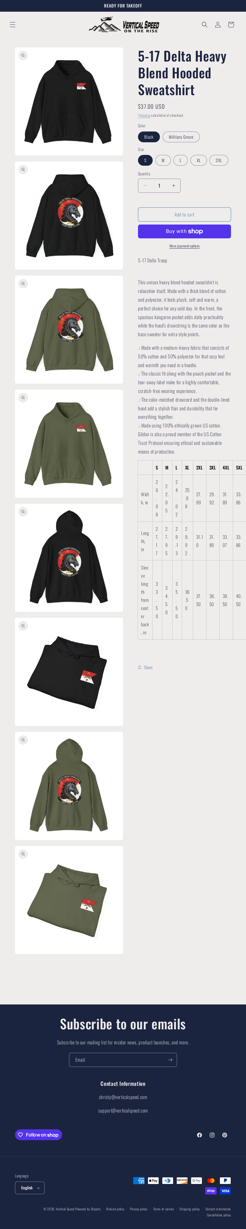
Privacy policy (139, 1208)
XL (199, 160)
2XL (219, 160)
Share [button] (148, 667)
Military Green (181, 137)
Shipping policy (189, 1208)
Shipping (144, 115)
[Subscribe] (170, 1060)
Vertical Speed (65, 1208)
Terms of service (163, 1208)
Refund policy (115, 1208)
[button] (12, 24)
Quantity (144, 174)
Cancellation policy (219, 1214)
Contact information (218, 1208)
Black (149, 137)
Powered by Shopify (88, 1208)
